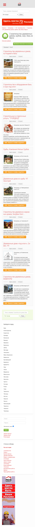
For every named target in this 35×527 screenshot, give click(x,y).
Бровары (6, 335)
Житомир (6, 350)
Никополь (6, 379)
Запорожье (10, 28)
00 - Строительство (20, 28)
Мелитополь (7, 374)
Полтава (6, 384)
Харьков (6, 398)
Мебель (5, 470)
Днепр (5, 347)
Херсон (5, 401)
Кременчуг (6, 362)
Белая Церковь (7, 330)
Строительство (7, 450)
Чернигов (6, 408)
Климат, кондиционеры (9, 457)
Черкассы (6, 406)
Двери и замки (7, 462)
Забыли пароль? (7, 433)
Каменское (6, 357)
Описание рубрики (6, 41)
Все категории (7, 447)
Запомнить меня (8, 426)
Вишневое (6, 342)
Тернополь (6, 391)
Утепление (6, 467)
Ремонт (5, 452)
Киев (5, 328)
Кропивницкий (7, 359)
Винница (6, 340)
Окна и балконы (7, 460)
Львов (5, 369)
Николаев (6, 377)
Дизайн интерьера (8, 455)
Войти (6, 430)
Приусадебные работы (9, 471)
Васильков (6, 338)
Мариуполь (6, 372)
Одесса (5, 381)
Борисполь (6, 333)
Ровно (5, 386)
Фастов (5, 396)
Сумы (5, 389)
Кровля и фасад (7, 454)
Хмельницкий (7, 403)
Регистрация (7, 437)
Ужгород (6, 394)
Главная (4, 28)
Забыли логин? (7, 435)
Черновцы (6, 411)
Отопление (6, 458)
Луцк (5, 367)
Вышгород (6, 345)
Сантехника (6, 463)
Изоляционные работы (9, 468)
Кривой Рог (6, 364)
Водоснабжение (7, 465)
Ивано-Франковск (8, 355)
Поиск (21, 14)
